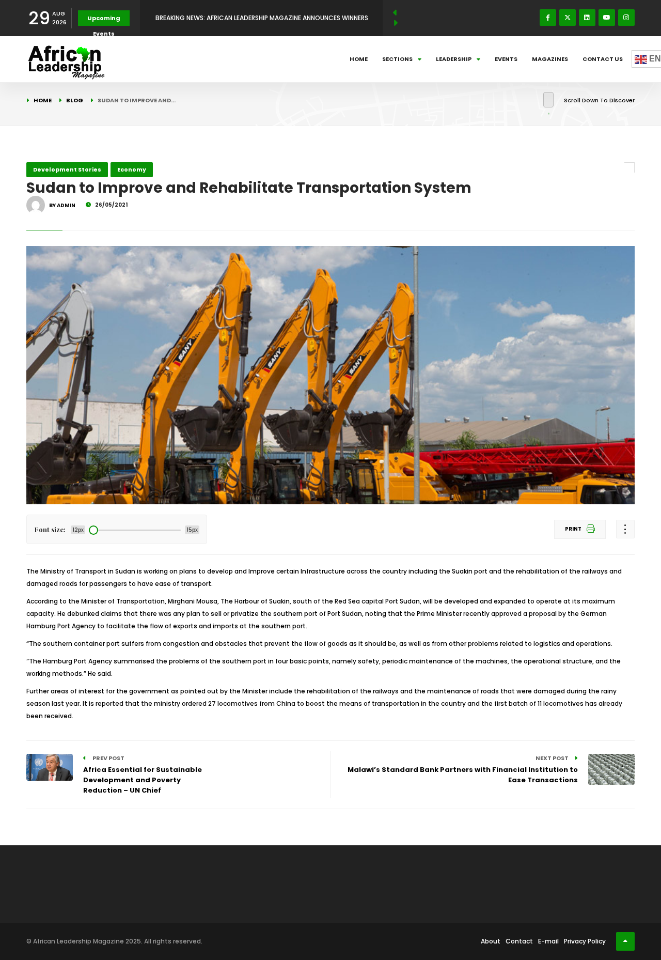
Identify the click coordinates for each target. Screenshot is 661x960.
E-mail (548, 941)
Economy (131, 169)
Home (359, 59)
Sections (397, 59)
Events (506, 59)
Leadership (453, 59)
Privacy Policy (585, 941)
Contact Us (603, 59)
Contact (519, 941)
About (490, 941)
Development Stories (67, 169)
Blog (74, 100)
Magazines (550, 59)
